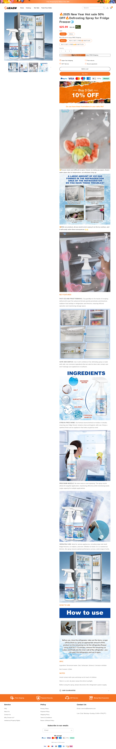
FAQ (5, 708)
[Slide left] (6, 67)
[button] (29, 8)
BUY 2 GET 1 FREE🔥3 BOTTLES (79, 40)
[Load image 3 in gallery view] (33, 67)
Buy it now (84, 74)
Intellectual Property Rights (12, 720)
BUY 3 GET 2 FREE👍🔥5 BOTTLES (72, 44)
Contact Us (7, 714)
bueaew (62, 742)
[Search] (104, 7)
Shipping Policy (45, 714)
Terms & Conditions (46, 717)
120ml (63, 34)
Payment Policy (45, 711)
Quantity (61, 48)
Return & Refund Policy (47, 720)
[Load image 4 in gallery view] (43, 67)
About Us (7, 711)
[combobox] (94, 7)
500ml (71, 34)
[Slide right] (51, 67)
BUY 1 (63, 40)
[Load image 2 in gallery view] (23, 67)
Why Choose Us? (9, 717)
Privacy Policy (45, 708)
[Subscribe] (71, 730)
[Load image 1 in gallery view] (13, 67)
